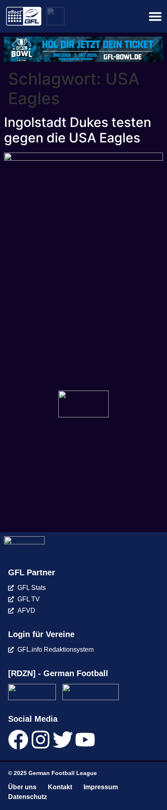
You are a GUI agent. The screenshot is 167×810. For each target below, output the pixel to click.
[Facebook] (18, 739)
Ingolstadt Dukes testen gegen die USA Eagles (77, 130)
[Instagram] (40, 739)
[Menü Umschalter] (155, 16)
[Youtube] (85, 739)
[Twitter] (63, 739)
